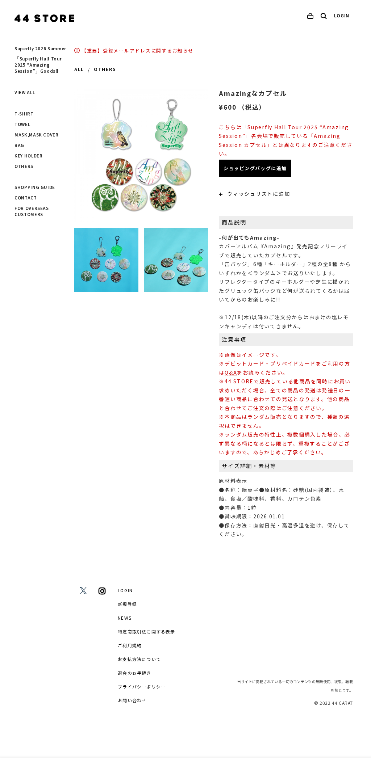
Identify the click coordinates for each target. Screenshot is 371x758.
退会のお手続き (134, 673)
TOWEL (22, 124)
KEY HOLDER (28, 156)
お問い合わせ (132, 700)
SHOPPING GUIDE (34, 187)
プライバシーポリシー (142, 686)
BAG (19, 145)
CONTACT (25, 198)
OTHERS (23, 166)
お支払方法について (139, 659)
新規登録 (127, 604)
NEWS (125, 618)
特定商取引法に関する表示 (146, 631)
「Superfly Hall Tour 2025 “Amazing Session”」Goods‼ (38, 65)
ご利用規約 (130, 645)
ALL (79, 69)
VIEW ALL (24, 92)
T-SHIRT (24, 114)
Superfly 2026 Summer (40, 49)
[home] (44, 18)
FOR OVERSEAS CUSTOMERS (31, 211)
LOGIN (342, 16)
